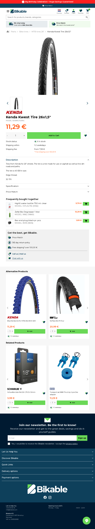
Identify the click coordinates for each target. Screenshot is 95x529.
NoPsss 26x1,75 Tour (57, 321)
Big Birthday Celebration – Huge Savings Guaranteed (49, 2)
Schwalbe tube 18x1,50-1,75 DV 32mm (21, 392)
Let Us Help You (9, 452)
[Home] (8, 32)
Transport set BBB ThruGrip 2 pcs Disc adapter (64, 393)
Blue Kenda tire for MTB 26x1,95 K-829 (21, 321)
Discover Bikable (10, 458)
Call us (15, 254)
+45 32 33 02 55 (10, 508)
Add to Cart (54, 135)
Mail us (23, 254)
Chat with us (17, 258)
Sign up (82, 438)
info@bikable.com (11, 510)
